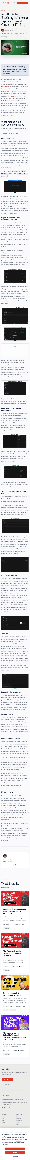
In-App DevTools (7, 138)
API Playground (7, 714)
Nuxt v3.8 (14, 96)
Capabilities (4, 1114)
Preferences (15, 1156)
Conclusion (7, 792)
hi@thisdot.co (6, 1084)
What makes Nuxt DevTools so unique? (12, 123)
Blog (17, 1116)
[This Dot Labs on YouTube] (4, 1107)
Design (3, 1116)
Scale (3, 1120)
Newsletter (18, 1118)
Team (17, 1122)
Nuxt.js (12, 82)
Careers (18, 1124)
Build (3, 1118)
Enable (3, 1122)
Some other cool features (10, 739)
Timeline (4, 634)
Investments (19, 1120)
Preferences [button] (5, 1144)
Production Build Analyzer (11, 692)
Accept (15, 1148)
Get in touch (22, 2)
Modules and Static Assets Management (11, 409)
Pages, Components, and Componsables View (10, 219)
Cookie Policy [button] (18, 1141)
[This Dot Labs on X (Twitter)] (7, 1107)
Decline (15, 1152)
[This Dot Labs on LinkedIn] (2, 1107)
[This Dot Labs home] (6, 3)
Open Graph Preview (9, 576)
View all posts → (5, 887)
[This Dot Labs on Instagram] (9, 1107)
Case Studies (19, 1114)
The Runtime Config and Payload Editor (13, 492)
